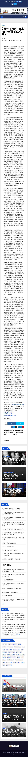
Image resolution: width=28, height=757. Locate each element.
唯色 (11, 649)
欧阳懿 (4, 657)
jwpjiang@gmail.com (9, 412)
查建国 (13, 654)
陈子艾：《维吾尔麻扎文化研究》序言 (11, 588)
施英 (21, 652)
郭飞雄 (14, 662)
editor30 (15, 719)
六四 (12, 647)
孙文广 (14, 649)
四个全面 (16, 40)
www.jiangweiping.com (18, 404)
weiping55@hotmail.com (10, 415)
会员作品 (5, 472)
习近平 (12, 40)
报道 (13, 488)
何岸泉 (19, 644)
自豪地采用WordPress (7, 752)
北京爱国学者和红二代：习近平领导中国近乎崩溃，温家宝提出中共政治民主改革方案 (13, 460)
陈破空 (22, 662)
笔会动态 (20, 488)
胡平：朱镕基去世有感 (7, 546)
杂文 (12, 472)
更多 (3, 603)
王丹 (22, 657)
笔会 (16, 659)
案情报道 (5, 698)
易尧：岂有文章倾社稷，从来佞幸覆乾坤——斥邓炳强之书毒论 (13, 717)
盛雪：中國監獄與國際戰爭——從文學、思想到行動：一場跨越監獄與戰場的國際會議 (13, 491)
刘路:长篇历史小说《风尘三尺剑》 (10, 592)
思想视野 (3, 25)
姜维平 (20, 40)
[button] (23, 16)
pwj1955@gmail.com (9, 413)
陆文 (19, 662)
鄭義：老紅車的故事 (7, 595)
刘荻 (23, 647)
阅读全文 (17, 634)
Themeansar (22, 752)
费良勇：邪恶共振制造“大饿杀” (9, 550)
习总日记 (5, 644)
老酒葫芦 (20, 659)
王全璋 (4, 659)
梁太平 (17, 654)
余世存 (4, 647)
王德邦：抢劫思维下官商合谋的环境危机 (18, 432)
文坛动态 (16, 488)
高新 (7, 665)
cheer (5, 38)
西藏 (11, 662)
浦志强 (18, 657)
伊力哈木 (15, 644)
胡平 (4, 662)
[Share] (11, 423)
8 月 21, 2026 (7, 704)
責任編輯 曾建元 (15, 462)
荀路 (7, 662)
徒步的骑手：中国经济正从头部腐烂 (11, 508)
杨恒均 (8, 654)
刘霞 (4, 649)
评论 (8, 456)
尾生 (19, 649)
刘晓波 (15, 647)
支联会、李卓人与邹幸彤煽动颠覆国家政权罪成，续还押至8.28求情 (13, 702)
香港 (4, 665)
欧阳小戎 (22, 654)
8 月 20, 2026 (7, 734)
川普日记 (5, 652)
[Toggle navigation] (13, 17)
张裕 (14, 652)
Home (14, 754)
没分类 (5, 728)
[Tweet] (20, 423)
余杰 (8, 647)
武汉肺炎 (9, 657)
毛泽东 (14, 657)
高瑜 (11, 665)
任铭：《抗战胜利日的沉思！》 (10, 543)
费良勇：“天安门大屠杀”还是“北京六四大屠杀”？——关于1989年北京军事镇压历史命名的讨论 (13, 524)
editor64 (15, 478)
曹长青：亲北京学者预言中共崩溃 (8, 432)
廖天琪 (9, 652)
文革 (17, 652)
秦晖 (13, 659)
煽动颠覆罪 (9, 698)
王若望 (8, 659)
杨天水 (4, 654)
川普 (22, 649)
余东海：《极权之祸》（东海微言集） (11, 559)
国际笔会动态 (6, 488)
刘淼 (20, 647)
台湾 (7, 649)
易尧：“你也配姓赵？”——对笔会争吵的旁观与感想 (13, 475)
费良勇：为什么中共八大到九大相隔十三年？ (13, 529)
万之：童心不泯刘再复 (7, 579)
